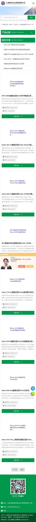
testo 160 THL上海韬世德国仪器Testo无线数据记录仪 (18, 440)
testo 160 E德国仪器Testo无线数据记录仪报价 (18, 341)
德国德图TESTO (25, 24)
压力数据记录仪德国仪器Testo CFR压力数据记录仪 (18, 243)
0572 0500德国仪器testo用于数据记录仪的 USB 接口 (18, 96)
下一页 (15, 469)
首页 (10, 24)
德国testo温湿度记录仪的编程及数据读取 (17, 49)
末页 (22, 469)
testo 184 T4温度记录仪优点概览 (14, 45)
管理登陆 (17, 519)
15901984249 (33, 388)
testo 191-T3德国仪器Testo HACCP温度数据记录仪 (18, 145)
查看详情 (16, 116)
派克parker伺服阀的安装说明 (13, 68)
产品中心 (16, 24)
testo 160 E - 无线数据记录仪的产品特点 (17, 59)
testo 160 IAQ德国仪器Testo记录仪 (15, 390)
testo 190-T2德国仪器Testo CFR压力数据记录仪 (18, 194)
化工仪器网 (11, 519)
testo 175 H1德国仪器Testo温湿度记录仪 (18, 292)
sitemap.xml (25, 519)
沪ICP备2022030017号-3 (20, 517)
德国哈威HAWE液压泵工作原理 (14, 64)
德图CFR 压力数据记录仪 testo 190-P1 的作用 (18, 54)
